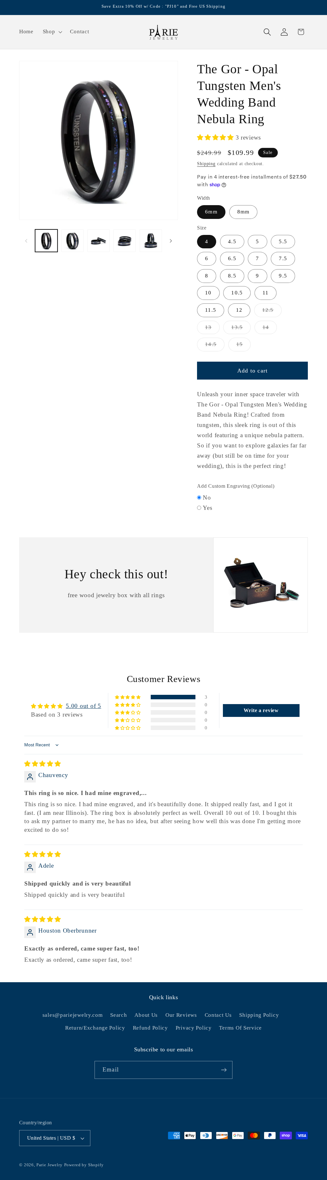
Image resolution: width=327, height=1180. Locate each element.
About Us (146, 1015)
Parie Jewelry (49, 1164)
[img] (42, 763)
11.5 (210, 310)
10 (208, 293)
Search (118, 1015)
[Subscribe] (223, 1070)
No (207, 497)
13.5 (241, 329)
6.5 (232, 258)
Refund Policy (150, 1028)
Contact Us (218, 1015)
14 (269, 329)
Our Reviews (181, 1015)
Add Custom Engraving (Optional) (235, 486)
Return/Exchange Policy (95, 1028)
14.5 (214, 346)
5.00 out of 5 (83, 705)
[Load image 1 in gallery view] (46, 240)
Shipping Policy (259, 1015)
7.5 (283, 258)
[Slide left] (26, 241)
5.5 (283, 241)
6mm (211, 212)
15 (243, 346)
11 (265, 293)
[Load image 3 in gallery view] (98, 240)
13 (212, 329)
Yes (207, 507)
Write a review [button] (261, 710)
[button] (51, 32)
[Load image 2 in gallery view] (72, 240)
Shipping (206, 163)
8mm (243, 212)
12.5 (272, 312)
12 (239, 310)
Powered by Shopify (84, 1164)
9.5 (283, 276)
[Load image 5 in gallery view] (151, 240)
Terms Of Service (240, 1028)
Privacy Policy (194, 1028)
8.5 (232, 276)
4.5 (232, 241)
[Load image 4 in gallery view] (124, 240)
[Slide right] (171, 241)
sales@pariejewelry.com (72, 1015)
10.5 (237, 293)
